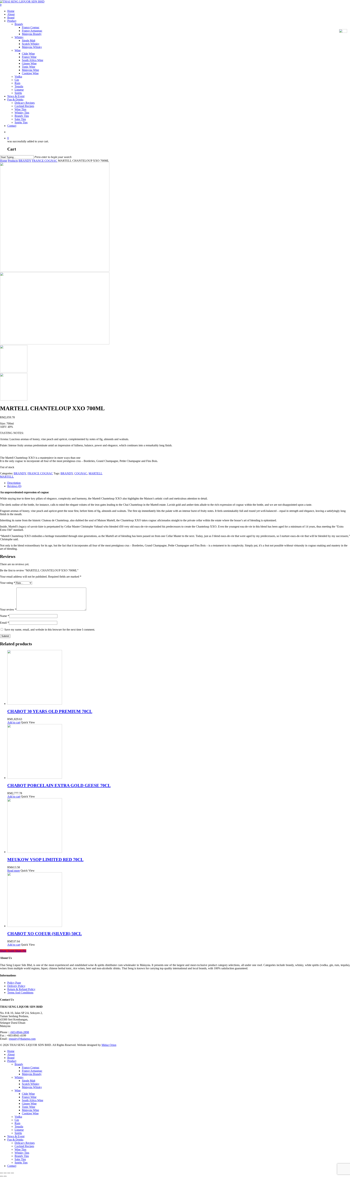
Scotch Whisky (30, 43)
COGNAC (80, 473)
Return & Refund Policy (21, 989)
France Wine (29, 56)
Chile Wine (28, 53)
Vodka (18, 76)
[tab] (178, 483)
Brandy (19, 24)
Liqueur (19, 89)
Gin (17, 79)
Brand (10, 17)
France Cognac (30, 27)
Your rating (7, 582)
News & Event (15, 96)
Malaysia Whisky (32, 47)
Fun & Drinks (15, 99)
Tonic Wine (28, 66)
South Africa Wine (32, 60)
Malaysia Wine (30, 70)
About (11, 14)
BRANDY (25, 160)
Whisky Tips (22, 112)
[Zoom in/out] (12, 1173)
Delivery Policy (16, 986)
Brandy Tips (22, 115)
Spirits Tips (21, 122)
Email (4, 622)
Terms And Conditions (20, 992)
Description (14, 482)
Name (4, 615)
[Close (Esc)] (1, 1173)
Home (10, 11)
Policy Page (14, 982)
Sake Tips (20, 119)
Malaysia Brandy (32, 33)
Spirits (18, 92)
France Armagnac (32, 30)
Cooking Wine (30, 73)
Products (13, 160)
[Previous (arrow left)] (1, 1176)
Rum (17, 83)
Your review (8, 609)
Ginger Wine (29, 63)
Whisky (19, 37)
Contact (11, 125)
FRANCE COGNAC (44, 160)
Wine (18, 50)
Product (11, 20)
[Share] (5, 1173)
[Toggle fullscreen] (8, 1173)
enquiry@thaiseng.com (22, 1038)
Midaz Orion (109, 1044)
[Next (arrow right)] (5, 1176)
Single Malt (28, 40)
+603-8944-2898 (19, 1032)
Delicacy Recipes (25, 102)
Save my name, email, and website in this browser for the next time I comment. (49, 629)
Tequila (19, 86)
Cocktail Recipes (24, 106)
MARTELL (95, 473)
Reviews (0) (14, 486)
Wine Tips (20, 109)
